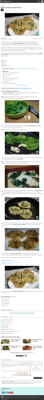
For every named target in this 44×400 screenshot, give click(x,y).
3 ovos (5, 76)
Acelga (20, 313)
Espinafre (8, 4)
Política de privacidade (34, 397)
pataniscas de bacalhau (31, 192)
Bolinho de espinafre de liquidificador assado (12, 262)
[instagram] (7, 393)
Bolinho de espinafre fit (7, 264)
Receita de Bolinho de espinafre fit (37, 340)
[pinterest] (12, 393)
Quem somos (16, 397)
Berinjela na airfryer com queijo (8, 329)
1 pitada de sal (7, 81)
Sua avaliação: (15, 375)
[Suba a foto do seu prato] (25, 356)
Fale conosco (21, 397)
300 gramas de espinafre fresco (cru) (11, 73)
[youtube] (10, 393)
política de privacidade (10, 377)
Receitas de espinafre (5, 293)
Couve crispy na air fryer (7, 323)
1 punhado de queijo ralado (9, 83)
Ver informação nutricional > (22, 85)
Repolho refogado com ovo (8, 320)
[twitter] (5, 393)
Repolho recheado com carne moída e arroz (11, 331)
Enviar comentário (38, 378)
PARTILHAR (39, 2)
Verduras (5, 4)
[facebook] (3, 393)
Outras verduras (31, 313)
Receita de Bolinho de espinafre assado (22, 88)
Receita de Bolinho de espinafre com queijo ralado (37, 348)
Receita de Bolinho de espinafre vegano (16, 340)
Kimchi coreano (5, 325)
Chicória (16, 313)
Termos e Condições (27, 397)
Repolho (11, 313)
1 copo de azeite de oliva (9, 80)
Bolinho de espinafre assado (8, 260)
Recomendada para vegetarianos (27, 68)
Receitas (2, 4)
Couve (25, 313)
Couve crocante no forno (7, 322)
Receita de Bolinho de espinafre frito (16, 347)
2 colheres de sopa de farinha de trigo (12, 78)
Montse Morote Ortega (8, 11)
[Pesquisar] (42, 1)
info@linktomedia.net (31, 383)
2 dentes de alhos (8, 74)
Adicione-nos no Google (38, 38)
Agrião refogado (6, 327)
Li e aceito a (8, 377)
